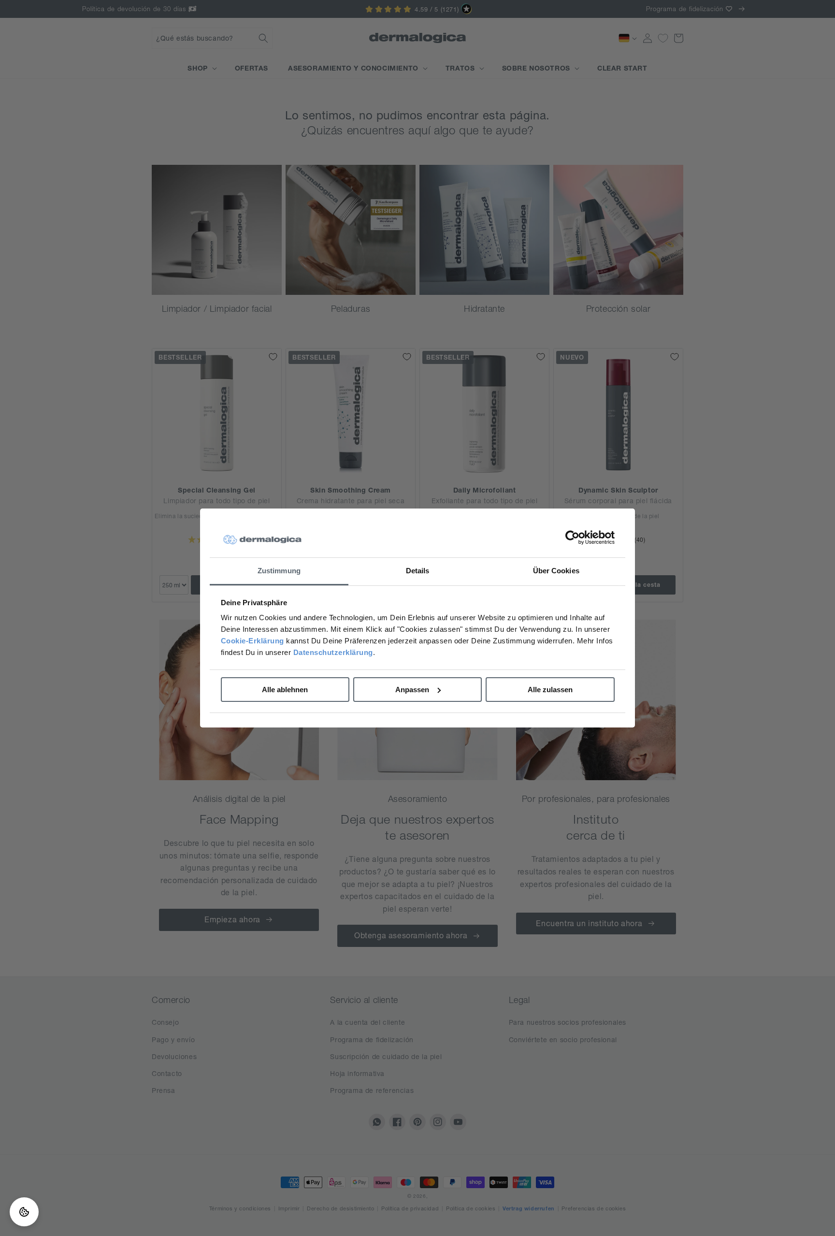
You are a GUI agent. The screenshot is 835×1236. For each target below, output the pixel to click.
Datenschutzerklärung (333, 652)
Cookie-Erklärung (252, 641)
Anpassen (412, 689)
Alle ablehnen (285, 689)
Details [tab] (418, 571)
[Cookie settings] (24, 1211)
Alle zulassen (550, 689)
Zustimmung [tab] (279, 571)
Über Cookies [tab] (556, 571)
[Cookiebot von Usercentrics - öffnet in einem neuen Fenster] (572, 538)
